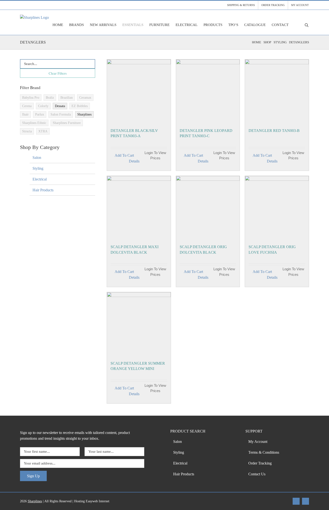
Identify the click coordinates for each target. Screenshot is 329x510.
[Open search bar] (306, 25)
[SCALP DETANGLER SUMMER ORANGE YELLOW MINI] (139, 324)
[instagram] (305, 501)
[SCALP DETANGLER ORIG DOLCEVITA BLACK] (208, 208)
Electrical (40, 179)
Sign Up (33, 476)
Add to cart (124, 155)
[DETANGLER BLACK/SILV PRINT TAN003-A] (139, 91)
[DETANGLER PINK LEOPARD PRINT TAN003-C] (208, 91)
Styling (38, 168)
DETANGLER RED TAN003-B (274, 131)
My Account (257, 441)
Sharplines (35, 501)
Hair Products (43, 190)
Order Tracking (260, 463)
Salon (37, 157)
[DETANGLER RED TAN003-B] (277, 91)
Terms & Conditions (263, 452)
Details (134, 161)
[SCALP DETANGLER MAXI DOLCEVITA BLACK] (139, 208)
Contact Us (256, 474)
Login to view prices (155, 155)
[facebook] (296, 501)
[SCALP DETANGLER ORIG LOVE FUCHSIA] (277, 208)
